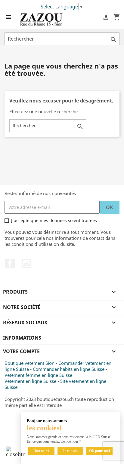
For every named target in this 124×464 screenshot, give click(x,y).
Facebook (10, 263)
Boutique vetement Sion (29, 363)
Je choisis (70, 451)
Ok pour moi (99, 451)
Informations (22, 337)
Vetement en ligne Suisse (30, 381)
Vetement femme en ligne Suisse (38, 375)
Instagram (26, 263)
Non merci (41, 451)
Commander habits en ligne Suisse (68, 369)
